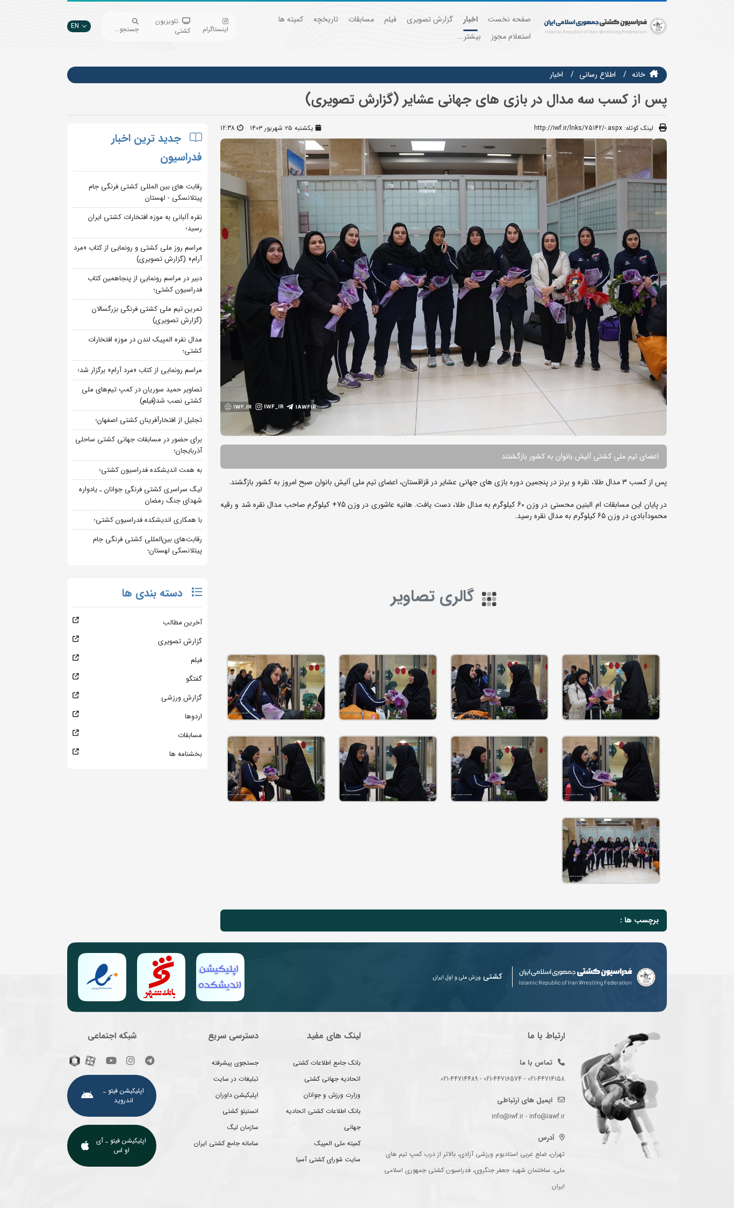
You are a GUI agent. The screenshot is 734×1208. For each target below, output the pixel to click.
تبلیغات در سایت (235, 1079)
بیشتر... (469, 36)
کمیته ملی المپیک (337, 1143)
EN (75, 26)
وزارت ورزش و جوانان (332, 1095)
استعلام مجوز (511, 36)
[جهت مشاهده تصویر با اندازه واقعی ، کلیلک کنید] (443, 287)
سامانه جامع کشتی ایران (226, 1143)
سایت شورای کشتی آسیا (328, 1159)
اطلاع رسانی (597, 75)
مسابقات (361, 19)
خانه (638, 75)
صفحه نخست (509, 19)
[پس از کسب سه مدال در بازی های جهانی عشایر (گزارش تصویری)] (611, 687)
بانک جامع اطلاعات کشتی (327, 1063)
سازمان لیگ (242, 1127)
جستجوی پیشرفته (235, 1063)
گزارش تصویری (430, 19)
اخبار (470, 19)
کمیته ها (290, 19)
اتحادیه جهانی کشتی (332, 1079)
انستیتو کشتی (240, 1111)
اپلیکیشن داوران (236, 1095)
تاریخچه (325, 19)
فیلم (390, 19)
